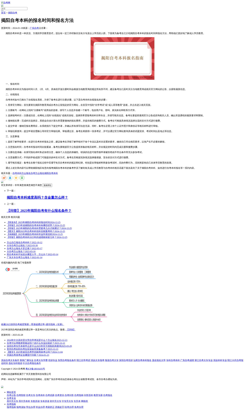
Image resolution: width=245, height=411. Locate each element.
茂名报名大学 (159, 360)
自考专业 (11, 398)
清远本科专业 (220, 360)
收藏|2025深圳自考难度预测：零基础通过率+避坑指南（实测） (32, 324)
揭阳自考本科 (51, 173)
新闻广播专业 (26, 360)
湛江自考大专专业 (204, 360)
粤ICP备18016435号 (35, 369)
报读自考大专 (112, 360)
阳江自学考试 (83, 360)
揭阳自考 (12, 12)
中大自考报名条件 (32, 363)
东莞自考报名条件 (67, 360)
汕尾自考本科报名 (142, 360)
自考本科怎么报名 (21, 173)
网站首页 (11, 392)
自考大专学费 (41, 360)
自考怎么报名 (37, 173)
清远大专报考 (97, 360)
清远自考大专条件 (10, 360)
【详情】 (70, 329)
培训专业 (52, 360)
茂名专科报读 (15, 363)
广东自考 (34, 28)
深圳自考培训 (126, 360)
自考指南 (11, 404)
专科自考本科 (173, 360)
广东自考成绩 (187, 360)
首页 (3, 12)
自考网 (6, 2)
